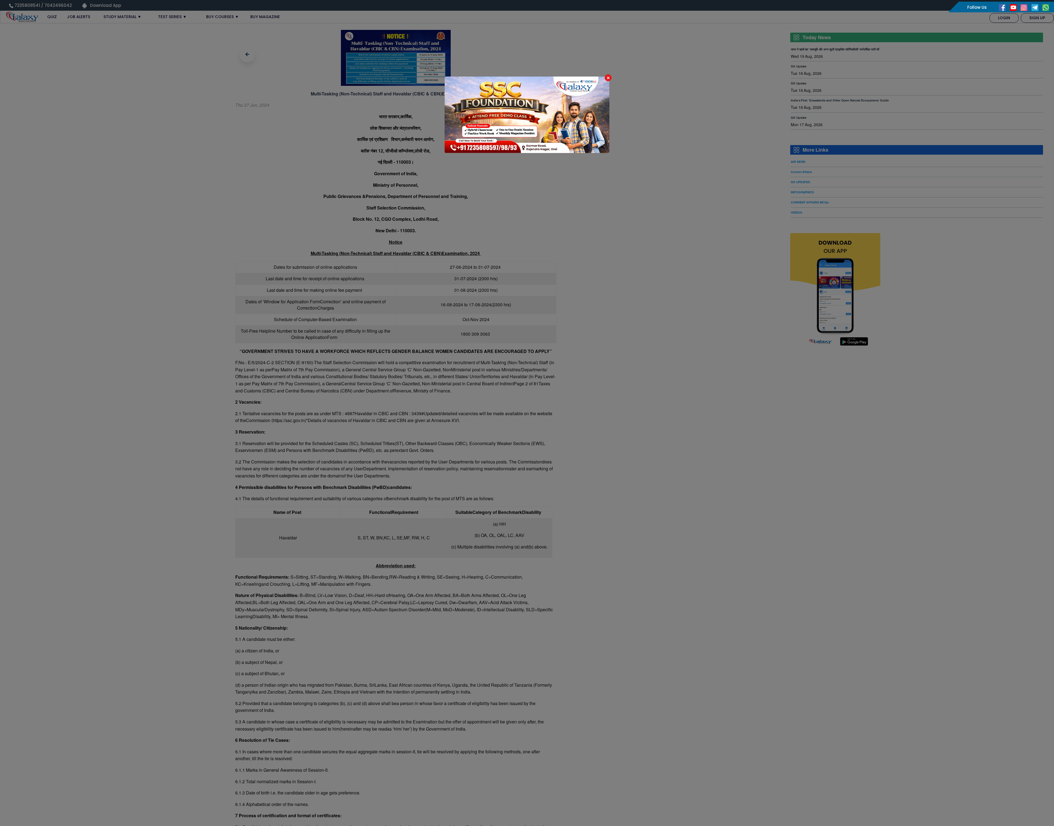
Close (608, 77)
